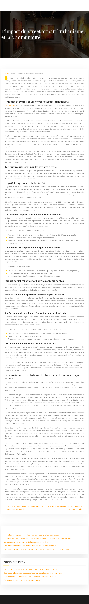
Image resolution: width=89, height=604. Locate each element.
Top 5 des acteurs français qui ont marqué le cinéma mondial (64, 507)
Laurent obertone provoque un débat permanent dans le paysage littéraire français (37, 538)
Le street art (10, 106)
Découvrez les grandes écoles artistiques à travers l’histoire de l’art (30, 569)
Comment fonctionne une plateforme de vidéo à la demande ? (29, 546)
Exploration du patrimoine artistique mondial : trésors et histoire (29, 577)
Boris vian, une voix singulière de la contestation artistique (27, 542)
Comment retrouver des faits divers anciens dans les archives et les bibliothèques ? (37, 549)
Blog (8, 73)
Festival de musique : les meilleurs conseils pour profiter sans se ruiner (32, 535)
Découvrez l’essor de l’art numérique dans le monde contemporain (25, 507)
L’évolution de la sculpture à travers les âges (21, 580)
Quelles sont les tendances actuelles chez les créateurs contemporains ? (33, 573)
